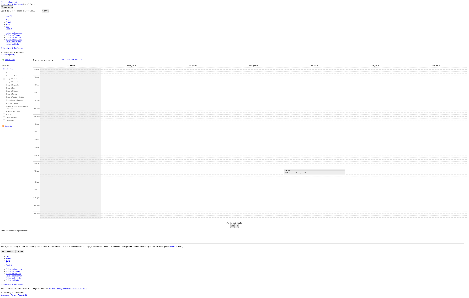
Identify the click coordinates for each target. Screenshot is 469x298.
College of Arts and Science (14, 82)
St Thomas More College (13, 111)
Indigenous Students (12, 103)
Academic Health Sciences (13, 76)
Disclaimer (5, 54)
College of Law (10, 88)
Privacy (13, 54)
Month (77, 59)
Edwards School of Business (14, 100)
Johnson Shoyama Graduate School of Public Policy (17, 107)
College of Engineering (12, 85)
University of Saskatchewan (12, 4)
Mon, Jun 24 (131, 66)
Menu (7, 7)
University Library (11, 117)
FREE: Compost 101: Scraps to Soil (295, 173)
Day (68, 59)
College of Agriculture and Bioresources (17, 79)
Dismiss (19, 251)
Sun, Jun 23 (71, 66)
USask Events (10, 120)
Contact (9, 29)
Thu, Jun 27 (314, 66)
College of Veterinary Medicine (15, 97)
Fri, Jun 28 (375, 66)
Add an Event (10, 60)
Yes (232, 226)
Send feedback (8, 251)
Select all (5, 69)
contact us (173, 246)
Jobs (7, 27)
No (237, 226)
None (11, 69)
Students (8, 114)
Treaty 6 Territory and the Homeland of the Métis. (68, 288)
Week (72, 59)
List (81, 59)
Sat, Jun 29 (436, 66)
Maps (8, 24)
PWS (9, 16)
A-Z (7, 20)
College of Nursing (11, 94)
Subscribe (8, 126)
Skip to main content (9, 2)
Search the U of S (8, 11)
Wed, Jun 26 (253, 66)
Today (62, 59)
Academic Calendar (11, 73)
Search (45, 11)
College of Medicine (12, 91)
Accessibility (23, 295)
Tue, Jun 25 (193, 66)
